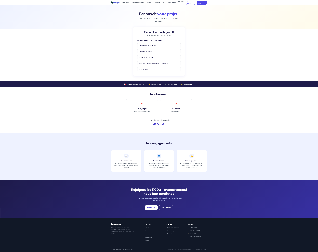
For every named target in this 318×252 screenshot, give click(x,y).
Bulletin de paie (171, 2)
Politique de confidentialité (184, 249)
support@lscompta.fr (195, 236)
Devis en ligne (200, 2)
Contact (147, 240)
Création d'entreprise (138, 2)
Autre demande (143, 69)
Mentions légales (171, 249)
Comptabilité (125, 2)
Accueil (147, 227)
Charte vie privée (197, 249)
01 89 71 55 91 (181, 2)
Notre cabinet (148, 237)
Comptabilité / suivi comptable (148, 45)
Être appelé (189, 2)
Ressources (148, 234)
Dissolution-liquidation (153, 2)
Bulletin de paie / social (146, 57)
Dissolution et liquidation (173, 234)
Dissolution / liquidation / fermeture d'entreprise (153, 63)
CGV (205, 249)
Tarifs (163, 2)
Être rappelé (151, 207)
